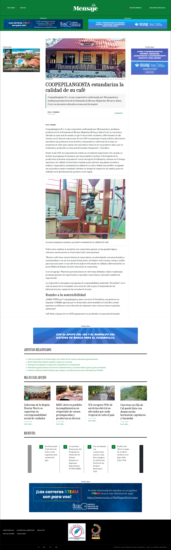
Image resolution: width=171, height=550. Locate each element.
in (56, 547)
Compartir (118, 113)
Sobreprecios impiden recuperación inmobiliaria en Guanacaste (54, 365)
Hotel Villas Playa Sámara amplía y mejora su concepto (50, 362)
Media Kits (41, 530)
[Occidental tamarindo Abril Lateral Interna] (21, 60)
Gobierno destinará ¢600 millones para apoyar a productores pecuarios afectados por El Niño (65, 370)
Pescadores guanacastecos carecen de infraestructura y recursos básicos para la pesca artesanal (67, 368)
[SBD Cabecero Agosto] (127, 24)
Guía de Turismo (8, 534)
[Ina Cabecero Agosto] (43, 24)
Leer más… (28, 424)
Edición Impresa (135, 8)
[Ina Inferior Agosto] (85, 497)
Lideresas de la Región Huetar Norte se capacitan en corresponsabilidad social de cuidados (37, 411)
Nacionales (49, 79)
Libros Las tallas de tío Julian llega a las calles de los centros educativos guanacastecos (63, 359)
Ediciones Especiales (157, 8)
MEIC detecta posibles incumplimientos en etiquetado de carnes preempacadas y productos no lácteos (69, 411)
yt (50, 547)
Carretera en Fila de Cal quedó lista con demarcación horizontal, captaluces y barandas (133, 411)
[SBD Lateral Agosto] (149, 61)
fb (44, 547)
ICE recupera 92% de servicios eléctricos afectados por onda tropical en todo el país (101, 409)
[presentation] (30, 459)
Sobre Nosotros (8, 530)
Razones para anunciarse (25, 530)
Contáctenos (21, 534)
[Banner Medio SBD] (85, 335)
